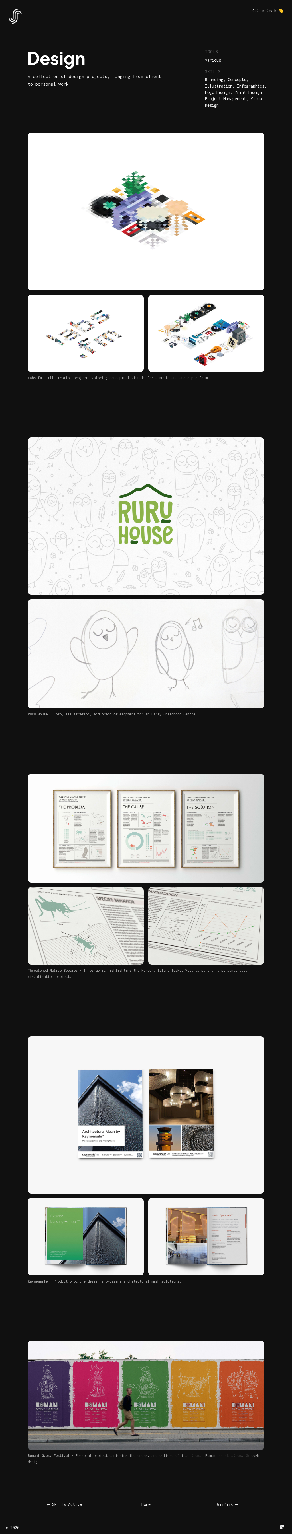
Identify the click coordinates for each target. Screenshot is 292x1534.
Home (146, 1504)
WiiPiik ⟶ (227, 1504)
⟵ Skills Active (64, 1504)
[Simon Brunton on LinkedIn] (282, 1527)
